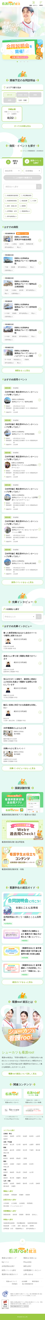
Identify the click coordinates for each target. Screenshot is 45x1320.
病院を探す (27, 1266)
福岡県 (5, 1183)
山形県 (38, 1136)
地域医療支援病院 (9, 1223)
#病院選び (25, 940)
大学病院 (6, 1203)
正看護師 (6, 1195)
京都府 (12, 1164)
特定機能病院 (21, 1223)
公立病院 (14, 1203)
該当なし (35, 1214)
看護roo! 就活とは (29, 1258)
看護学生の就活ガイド (10, 1274)
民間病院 (30, 1203)
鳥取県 (5, 1172)
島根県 (12, 1172)
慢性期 (28, 1214)
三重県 (25, 1158)
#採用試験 (25, 958)
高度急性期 (6, 1214)
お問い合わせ (28, 1274)
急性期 (15, 1214)
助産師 (28, 1195)
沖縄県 (13, 1186)
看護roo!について (11, 1281)
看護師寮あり (19, 1228)
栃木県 (12, 1150)
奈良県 (31, 1164)
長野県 (38, 1144)
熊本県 (25, 1183)
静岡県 (12, 1158)
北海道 (5, 1136)
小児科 (13, 1226)
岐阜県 (5, 1158)
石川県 (18, 1144)
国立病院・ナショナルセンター (13, 1206)
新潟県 (5, 1144)
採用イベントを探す (9, 1270)
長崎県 (18, 1183)
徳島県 (5, 1178)
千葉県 (31, 1150)
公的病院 (22, 1203)
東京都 (38, 1150)
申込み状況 (27, 1262)
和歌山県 (6, 1167)
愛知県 (18, 1158)
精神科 (32, 1226)
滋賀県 (5, 1164)
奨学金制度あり (31, 1228)
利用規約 (14, 1284)
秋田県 (31, 1136)
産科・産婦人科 (22, 1226)
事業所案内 (35, 1281)
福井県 (25, 1144)
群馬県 (18, 1150)
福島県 (5, 1139)
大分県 (31, 1183)
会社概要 (24, 1281)
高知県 (25, 1178)
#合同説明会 (8, 923)
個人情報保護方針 (27, 1284)
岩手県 (18, 1136)
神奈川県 (6, 1153)
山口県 (31, 1172)
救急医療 (6, 1226)
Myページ (5, 1262)
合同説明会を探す (8, 1266)
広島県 (25, 1172)
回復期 (21, 1214)
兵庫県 (25, 1164)
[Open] (33, 616)
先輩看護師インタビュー (32, 1270)
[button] (17, 61)
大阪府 (18, 1164)
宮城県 (25, 1136)
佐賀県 (12, 1183)
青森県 (12, 1136)
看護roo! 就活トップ (9, 1258)
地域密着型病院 (32, 1223)
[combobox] (12, 171)
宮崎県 (38, 1183)
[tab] (12, 162)
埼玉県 (25, 1150)
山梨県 (31, 1144)
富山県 (12, 1144)
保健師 (21, 1195)
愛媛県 (18, 1178)
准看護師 (14, 1195)
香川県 (12, 1178)
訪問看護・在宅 (8, 1228)
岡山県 (18, 1172)
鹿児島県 (6, 1186)
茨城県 (5, 1150)
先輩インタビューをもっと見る (22, 768)
